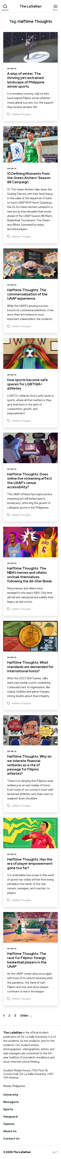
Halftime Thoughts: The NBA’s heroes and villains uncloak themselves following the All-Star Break (29, 574)
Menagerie (11, 1102)
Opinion (8, 1124)
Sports (12, 68)
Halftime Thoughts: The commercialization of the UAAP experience (27, 294)
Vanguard (10, 1116)
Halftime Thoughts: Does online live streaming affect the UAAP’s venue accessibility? (29, 480)
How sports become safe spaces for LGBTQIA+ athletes (27, 384)
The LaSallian (30, 6)
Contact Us (11, 1138)
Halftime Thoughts (21, 114)
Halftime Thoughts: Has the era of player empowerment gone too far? (30, 863)
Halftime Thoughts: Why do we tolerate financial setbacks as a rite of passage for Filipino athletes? (29, 765)
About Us (10, 1131)
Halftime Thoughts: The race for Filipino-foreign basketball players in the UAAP (27, 960)
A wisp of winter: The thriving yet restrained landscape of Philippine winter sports (25, 80)
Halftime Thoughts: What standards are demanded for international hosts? (30, 666)
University (10, 1094)
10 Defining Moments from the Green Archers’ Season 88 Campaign (28, 177)
